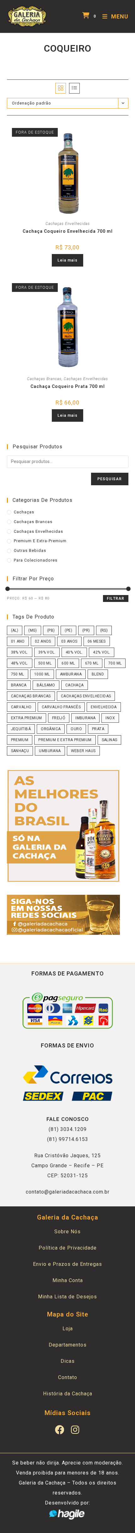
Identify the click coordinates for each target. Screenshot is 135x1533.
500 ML (44, 663)
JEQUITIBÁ (21, 729)
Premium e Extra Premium (64, 740)
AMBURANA (71, 674)
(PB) (51, 630)
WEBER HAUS (83, 751)
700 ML (115, 663)
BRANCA (19, 685)
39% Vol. (47, 652)
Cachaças (24, 512)
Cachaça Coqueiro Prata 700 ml (67, 386)
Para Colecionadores (35, 560)
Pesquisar (109, 479)
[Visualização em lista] (74, 88)
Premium (20, 740)
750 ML (17, 674)
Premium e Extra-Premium (40, 540)
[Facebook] (60, 1429)
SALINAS (109, 740)
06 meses (97, 641)
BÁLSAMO (46, 685)
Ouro (76, 729)
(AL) (15, 630)
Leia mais (67, 260)
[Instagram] (75, 1429)
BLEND (98, 674)
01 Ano (18, 641)
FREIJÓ (58, 718)
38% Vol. (19, 652)
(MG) (32, 630)
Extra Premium (26, 718)
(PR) (86, 630)
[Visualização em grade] (60, 88)
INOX (110, 718)
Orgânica (51, 729)
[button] (88, 130)
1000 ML (42, 674)
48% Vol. (19, 663)
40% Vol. (74, 652)
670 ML (91, 663)
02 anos (43, 641)
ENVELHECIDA (103, 707)
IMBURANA (85, 718)
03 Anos (69, 641)
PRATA (98, 729)
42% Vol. (101, 652)
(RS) (104, 630)
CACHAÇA (74, 685)
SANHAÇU (20, 751)
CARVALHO (21, 707)
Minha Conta (67, 1280)
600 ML (68, 663)
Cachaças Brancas (44, 379)
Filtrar (115, 598)
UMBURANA (50, 751)
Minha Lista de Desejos (67, 1297)
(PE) (68, 630)
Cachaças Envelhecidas (68, 224)
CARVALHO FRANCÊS (61, 707)
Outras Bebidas (30, 550)
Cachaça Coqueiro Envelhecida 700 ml (68, 231)
